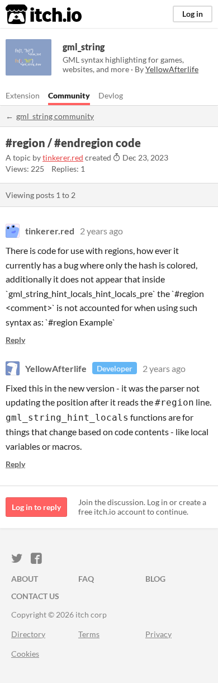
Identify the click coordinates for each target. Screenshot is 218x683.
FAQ (86, 578)
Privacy (158, 634)
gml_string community (55, 116)
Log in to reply (36, 507)
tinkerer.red (62, 157)
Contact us (35, 596)
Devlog (110, 95)
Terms (88, 634)
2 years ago (101, 230)
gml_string (84, 46)
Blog (155, 578)
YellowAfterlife (56, 368)
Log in (192, 13)
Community (69, 95)
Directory (28, 634)
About (24, 578)
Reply (15, 340)
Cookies (25, 653)
